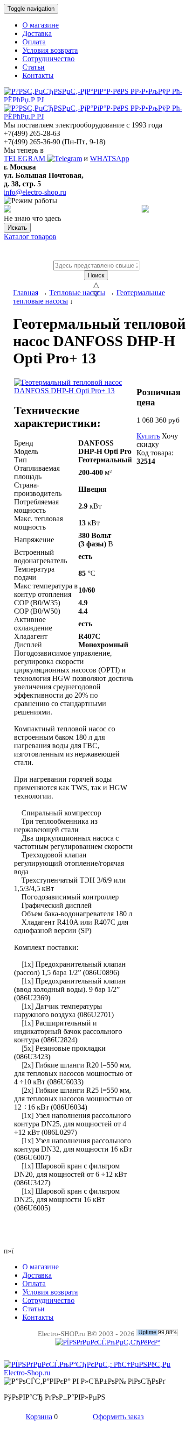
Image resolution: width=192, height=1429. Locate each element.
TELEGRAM (25, 159)
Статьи (33, 67)
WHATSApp (109, 159)
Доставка (37, 33)
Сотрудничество (48, 59)
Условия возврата (50, 50)
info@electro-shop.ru (35, 192)
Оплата (34, 42)
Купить (148, 436)
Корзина (39, 1417)
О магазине (40, 25)
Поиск (96, 275)
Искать (17, 227)
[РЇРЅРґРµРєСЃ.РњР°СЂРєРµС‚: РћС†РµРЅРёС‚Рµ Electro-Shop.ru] (96, 1373)
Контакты (38, 75)
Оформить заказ (118, 1417)
